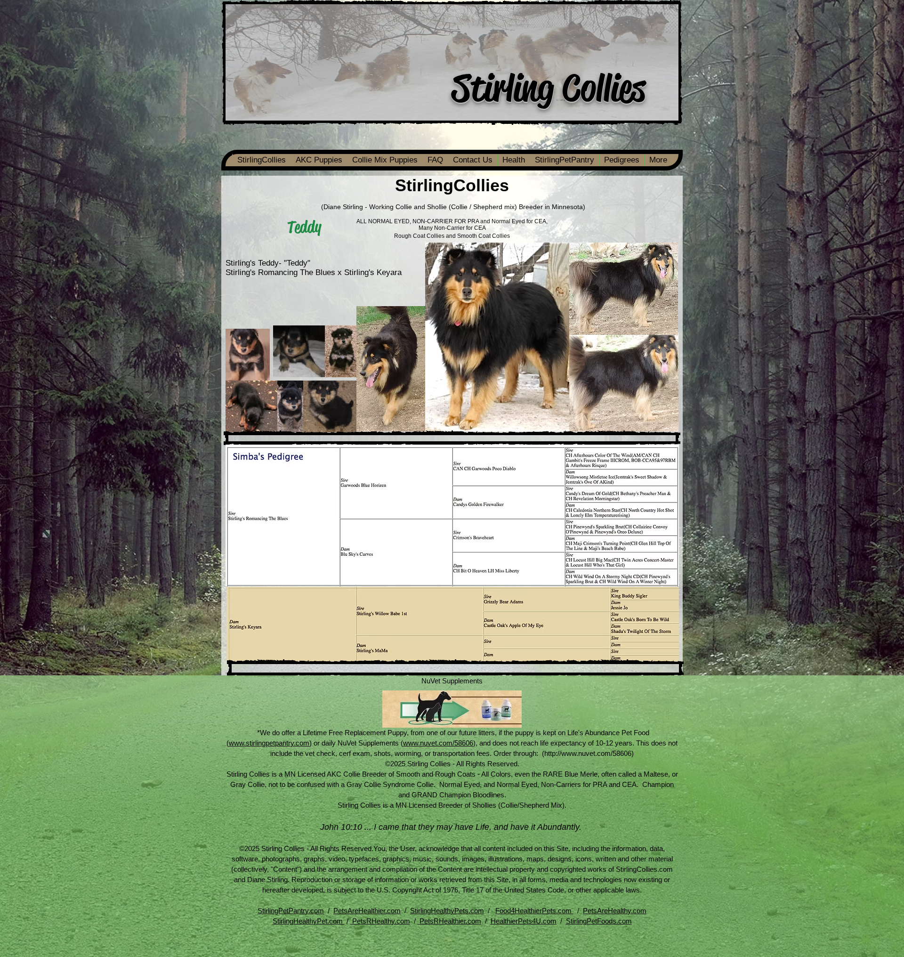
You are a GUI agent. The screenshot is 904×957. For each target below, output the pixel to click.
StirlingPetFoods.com (599, 921)
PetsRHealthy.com (380, 921)
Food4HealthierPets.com (534, 911)
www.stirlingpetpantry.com (269, 743)
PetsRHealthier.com (449, 921)
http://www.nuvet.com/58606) (589, 753)
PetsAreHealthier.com (367, 911)
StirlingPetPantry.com (291, 911)
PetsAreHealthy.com (614, 911)
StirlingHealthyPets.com (447, 911)
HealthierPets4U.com (524, 921)
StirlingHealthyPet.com (309, 921)
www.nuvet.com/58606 (438, 743)
